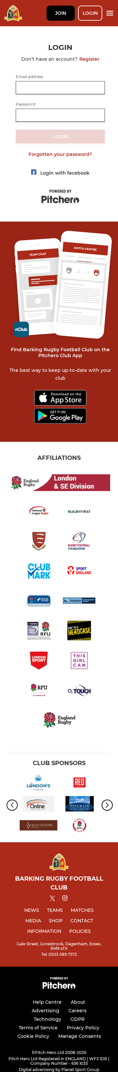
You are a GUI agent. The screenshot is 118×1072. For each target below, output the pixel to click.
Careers (78, 1011)
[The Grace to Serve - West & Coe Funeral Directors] (79, 805)
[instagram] (65, 899)
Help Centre (47, 1002)
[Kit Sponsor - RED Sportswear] (79, 783)
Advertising (45, 1011)
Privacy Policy (83, 1028)
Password (25, 104)
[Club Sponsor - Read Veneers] (38, 826)
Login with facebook (64, 173)
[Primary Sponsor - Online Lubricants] (38, 805)
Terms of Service (38, 1028)
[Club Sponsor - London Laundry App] (38, 783)
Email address (29, 77)
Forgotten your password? (60, 154)
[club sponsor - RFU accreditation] (79, 826)
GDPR (77, 1019)
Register (89, 59)
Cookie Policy (33, 1036)
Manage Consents (79, 1036)
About (78, 1002)
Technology (47, 1019)
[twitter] (52, 899)
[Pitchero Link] (59, 987)
